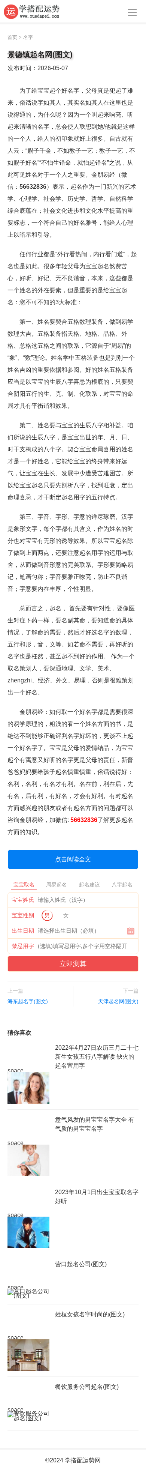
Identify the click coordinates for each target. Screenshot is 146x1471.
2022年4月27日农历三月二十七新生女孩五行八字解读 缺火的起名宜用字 (97, 1056)
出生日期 (23, 930)
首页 (12, 37)
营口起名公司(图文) (81, 1264)
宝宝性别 (23, 915)
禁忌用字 (23, 946)
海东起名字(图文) (27, 1001)
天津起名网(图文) (118, 1001)
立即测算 (73, 964)
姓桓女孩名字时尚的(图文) (90, 1314)
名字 (28, 37)
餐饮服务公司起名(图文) (87, 1387)
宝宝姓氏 (23, 900)
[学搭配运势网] (32, 11)
